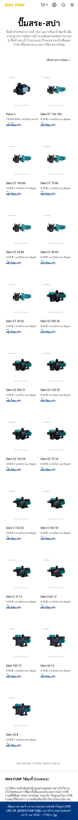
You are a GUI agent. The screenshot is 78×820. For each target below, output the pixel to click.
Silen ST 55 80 (15, 252)
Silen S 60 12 (48, 596)
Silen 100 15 (13, 665)
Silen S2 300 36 (50, 321)
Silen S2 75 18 (49, 459)
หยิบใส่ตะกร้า (13, 125)
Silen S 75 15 (14, 596)
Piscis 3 (10, 114)
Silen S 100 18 (49, 528)
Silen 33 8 (12, 734)
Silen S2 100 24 (15, 459)
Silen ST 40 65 (49, 252)
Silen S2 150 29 (50, 390)
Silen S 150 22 (15, 528)
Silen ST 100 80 (16, 183)
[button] (44, 5)
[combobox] (56, 60)
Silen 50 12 (47, 665)
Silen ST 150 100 (51, 114)
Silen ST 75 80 (49, 183)
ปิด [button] (55, 815)
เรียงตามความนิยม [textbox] (57, 60)
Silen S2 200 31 (15, 390)
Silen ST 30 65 (15, 321)
